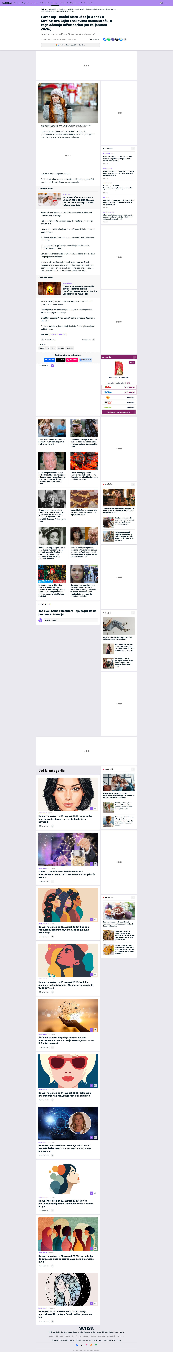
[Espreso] (67, 1336)
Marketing (112, 1340)
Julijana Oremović (57, 334)
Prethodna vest (50, 340)
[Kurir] (51, 1336)
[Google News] (96, 1345)
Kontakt (78, 1340)
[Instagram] (86, 1345)
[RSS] (91, 1345)
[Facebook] (77, 1345)
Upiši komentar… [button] (51, 620)
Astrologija (52, 9)
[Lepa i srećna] (93, 1336)
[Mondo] (59, 1336)
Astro (53, 348)
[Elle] (74, 1336)
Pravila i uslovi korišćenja (67, 1340)
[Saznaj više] (133, 484)
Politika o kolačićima (88, 1340)
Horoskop (69, 348)
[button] (94, 39)
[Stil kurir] (80, 1336)
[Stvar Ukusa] (120, 1336)
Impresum (55, 1340)
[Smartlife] (101, 1336)
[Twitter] (82, 1345)
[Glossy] (86, 1336)
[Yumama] (111, 1336)
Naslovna (44, 9)
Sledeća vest (86, 340)
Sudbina (61, 348)
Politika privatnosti (102, 1340)
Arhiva (119, 1340)
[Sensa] (7, 3)
